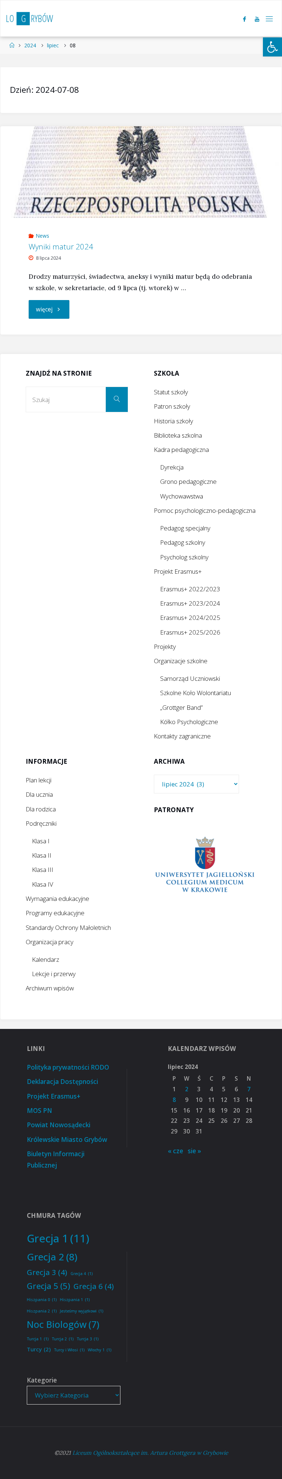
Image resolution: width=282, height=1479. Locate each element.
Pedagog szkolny (182, 542)
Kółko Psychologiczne (189, 721)
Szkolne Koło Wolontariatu (195, 693)
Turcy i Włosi (69, 1349)
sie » (194, 1151)
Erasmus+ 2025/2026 (190, 632)
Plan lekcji (38, 780)
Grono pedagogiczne (188, 481)
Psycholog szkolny (184, 557)
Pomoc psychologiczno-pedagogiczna (205, 510)
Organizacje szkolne (180, 661)
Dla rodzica (41, 809)
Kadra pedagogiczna (181, 449)
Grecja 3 (47, 1272)
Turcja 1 (37, 1338)
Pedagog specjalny (185, 528)
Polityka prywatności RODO (68, 1067)
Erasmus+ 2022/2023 (190, 589)
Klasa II (41, 855)
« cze (175, 1151)
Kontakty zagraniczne (182, 736)
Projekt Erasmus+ (178, 571)
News (42, 235)
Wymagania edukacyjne (57, 898)
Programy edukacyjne (55, 913)
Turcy (39, 1349)
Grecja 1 (58, 1238)
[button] (272, 46)
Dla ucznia (39, 794)
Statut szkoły (171, 392)
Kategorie (42, 1380)
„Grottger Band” (181, 707)
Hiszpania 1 (75, 1299)
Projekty (165, 646)
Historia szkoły (173, 421)
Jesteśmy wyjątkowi (81, 1311)
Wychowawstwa (181, 496)
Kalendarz (45, 959)
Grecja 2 (52, 1256)
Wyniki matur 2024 (61, 246)
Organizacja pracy (49, 942)
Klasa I (41, 841)
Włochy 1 (99, 1349)
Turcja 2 (62, 1338)
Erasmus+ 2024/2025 (190, 617)
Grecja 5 (48, 1285)
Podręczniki (41, 823)
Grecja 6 (93, 1286)
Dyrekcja (172, 467)
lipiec (53, 45)
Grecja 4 (81, 1273)
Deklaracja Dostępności (62, 1081)
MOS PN (39, 1110)
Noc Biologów (63, 1324)
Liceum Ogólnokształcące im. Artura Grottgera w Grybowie (150, 1452)
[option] (205, 865)
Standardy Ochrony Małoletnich (68, 927)
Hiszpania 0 (42, 1299)
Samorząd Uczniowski (190, 678)
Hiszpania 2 (42, 1311)
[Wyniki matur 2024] (141, 172)
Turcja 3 (87, 1338)
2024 (30, 45)
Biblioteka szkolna (178, 435)
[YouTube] (257, 18)
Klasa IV (42, 884)
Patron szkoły (172, 406)
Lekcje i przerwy (54, 973)
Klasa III (42, 869)
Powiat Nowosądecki (58, 1125)
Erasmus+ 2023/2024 (190, 603)
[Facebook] (244, 18)
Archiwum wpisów (50, 988)
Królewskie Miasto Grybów (67, 1139)
